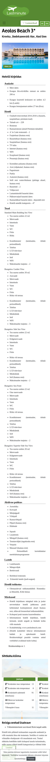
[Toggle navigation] (4, 23)
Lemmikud (9, 748)
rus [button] (47, 23)
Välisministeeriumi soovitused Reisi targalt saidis (26, 727)
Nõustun (30, 759)
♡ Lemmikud (30, 23)
